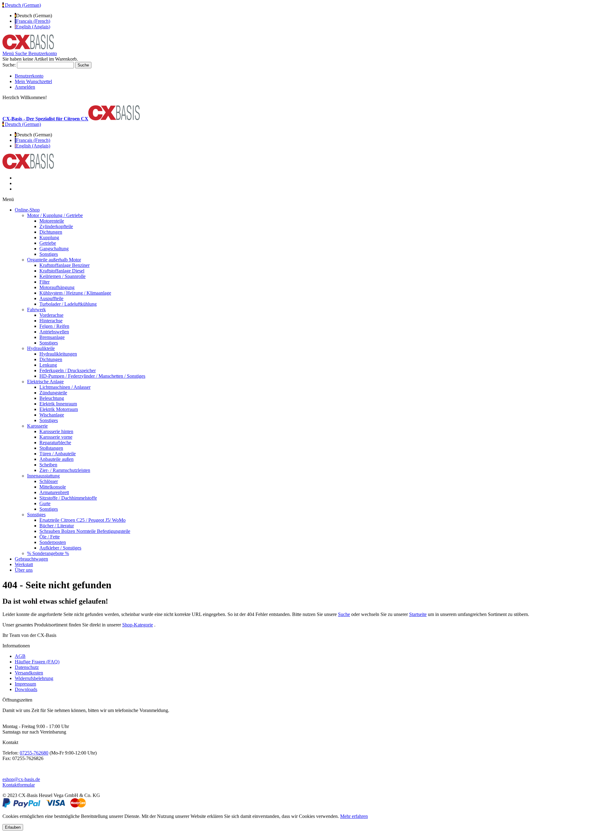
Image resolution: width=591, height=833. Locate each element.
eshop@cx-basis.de (21, 779)
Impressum (25, 683)
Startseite (418, 614)
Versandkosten (29, 672)
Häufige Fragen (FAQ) (37, 661)
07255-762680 (34, 752)
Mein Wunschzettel (33, 81)
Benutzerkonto (29, 75)
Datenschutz (27, 667)
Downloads (26, 689)
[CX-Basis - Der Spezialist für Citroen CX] (28, 47)
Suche (344, 614)
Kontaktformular (18, 784)
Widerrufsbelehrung (34, 678)
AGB (20, 656)
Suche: (9, 64)
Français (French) (33, 21)
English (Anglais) (33, 26)
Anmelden (25, 87)
